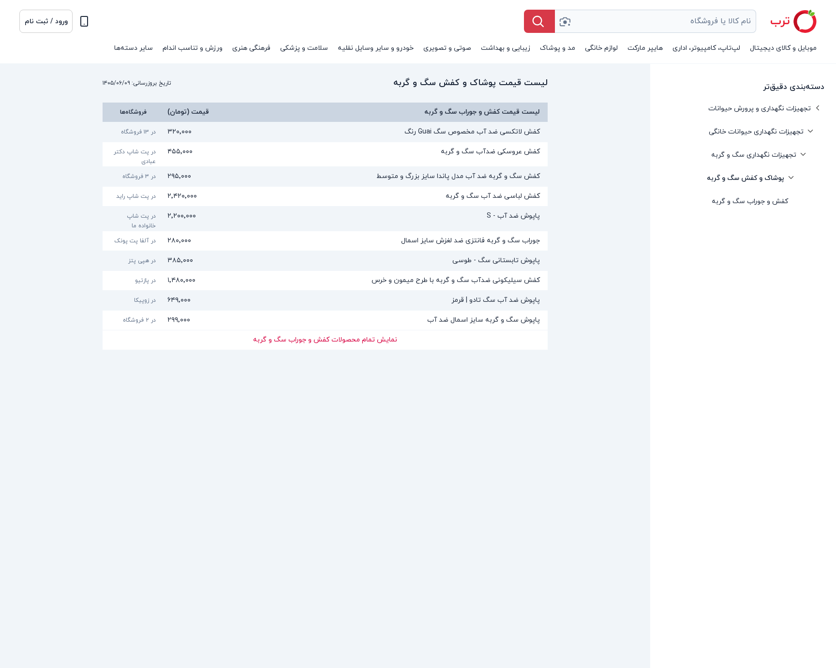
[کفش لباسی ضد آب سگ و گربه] (325, 196)
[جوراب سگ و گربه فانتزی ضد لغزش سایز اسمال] (325, 241)
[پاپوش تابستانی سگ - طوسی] (325, 260)
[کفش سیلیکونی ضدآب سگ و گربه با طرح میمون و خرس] (325, 280)
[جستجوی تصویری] (564, 21)
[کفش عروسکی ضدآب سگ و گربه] (325, 154)
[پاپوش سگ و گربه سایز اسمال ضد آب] (325, 320)
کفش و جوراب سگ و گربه (750, 201)
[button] (46, 21)
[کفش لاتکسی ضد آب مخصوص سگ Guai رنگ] (325, 132)
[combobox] (655, 21)
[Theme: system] (84, 21)
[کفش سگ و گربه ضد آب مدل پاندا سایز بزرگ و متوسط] (325, 176)
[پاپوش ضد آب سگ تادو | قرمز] (325, 300)
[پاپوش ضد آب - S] (325, 219)
